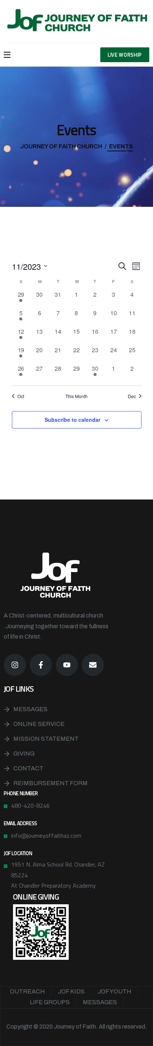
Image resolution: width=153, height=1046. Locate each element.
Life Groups (50, 1002)
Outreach (27, 991)
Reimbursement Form (50, 783)
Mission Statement (46, 739)
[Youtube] (67, 665)
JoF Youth (114, 991)
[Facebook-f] (41, 665)
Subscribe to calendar (72, 419)
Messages (30, 709)
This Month (76, 396)
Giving (24, 753)
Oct (20, 396)
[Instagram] (15, 665)
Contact (28, 768)
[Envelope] (93, 665)
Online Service (39, 724)
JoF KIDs (71, 991)
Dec (132, 396)
